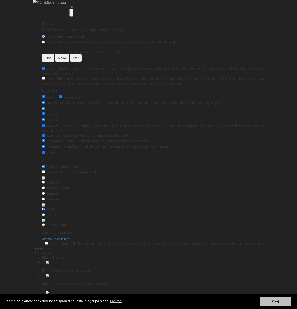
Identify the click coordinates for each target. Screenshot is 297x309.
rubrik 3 (51, 119)
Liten (48, 58)
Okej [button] (275, 301)
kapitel (51, 97)
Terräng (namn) (57, 188)
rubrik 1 (51, 108)
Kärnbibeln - (64, 42)
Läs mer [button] (116, 301)
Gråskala (52, 199)
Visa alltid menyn (59, 78)
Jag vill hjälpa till (61, 243)
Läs (71, 6)
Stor (76, 58)
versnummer (72, 97)
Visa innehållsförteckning (65, 68)
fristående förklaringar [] (64, 146)
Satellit (51, 209)
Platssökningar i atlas (62, 166)
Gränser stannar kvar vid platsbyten (72, 172)
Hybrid (50, 215)
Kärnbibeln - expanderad (65, 36)
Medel (62, 58)
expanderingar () (58, 135)
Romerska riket (57, 225)
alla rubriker (54, 102)
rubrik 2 (51, 114)
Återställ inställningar (56, 239)
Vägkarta (52, 182)
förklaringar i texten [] (62, 141)
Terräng (51, 193)
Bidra (37, 249)
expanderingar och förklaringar (69, 125)
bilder (50, 152)
